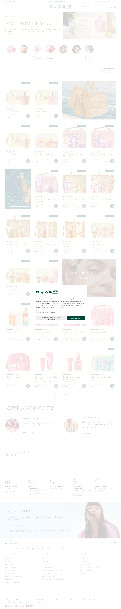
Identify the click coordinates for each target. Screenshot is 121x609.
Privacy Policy (40, 307)
